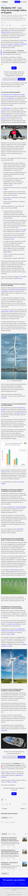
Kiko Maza (6, 115)
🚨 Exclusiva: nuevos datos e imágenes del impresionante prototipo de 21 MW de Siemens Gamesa (9, 839)
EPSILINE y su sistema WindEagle (17, 507)
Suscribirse (17, 1)
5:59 (20, 170)
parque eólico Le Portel (7, 311)
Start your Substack (10, 892)
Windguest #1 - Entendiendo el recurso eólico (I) (9, 863)
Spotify (16, 278)
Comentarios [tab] (4, 817)
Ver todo (4, 873)
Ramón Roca (6, 108)
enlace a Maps (10, 634)
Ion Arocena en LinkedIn (17, 380)
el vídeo (9, 45)
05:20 (11, 160)
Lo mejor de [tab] (4, 834)
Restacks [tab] (10, 817)
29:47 (10, 218)
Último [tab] (9, 834)
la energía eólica (10, 98)
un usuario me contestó (12, 624)
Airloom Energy (14, 569)
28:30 (15, 208)
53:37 (22, 258)
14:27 (10, 185)
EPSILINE (19, 529)
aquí (18, 37)
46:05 (9, 252)
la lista (25, 40)
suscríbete (4, 397)
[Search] (25, 834)
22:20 (15, 195)
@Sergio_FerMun (5, 32)
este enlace (4, 730)
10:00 (9, 176)
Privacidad (16, 888)
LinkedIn (8, 773)
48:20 (10, 256)
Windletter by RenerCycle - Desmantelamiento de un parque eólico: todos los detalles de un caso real (10, 851)
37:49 (22, 231)
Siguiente (23, 808)
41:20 (12, 239)
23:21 (9, 199)
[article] (14, 842)
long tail (3, 471)
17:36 (5, 189)
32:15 (16, 227)
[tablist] (7, 817)
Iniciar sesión (24, 1)
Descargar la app (19, 892)
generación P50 (19, 413)
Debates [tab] (14, 834)
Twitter (3, 773)
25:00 (8, 203)
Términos (20, 888)
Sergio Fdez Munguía (10, 845)
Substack (8, 894)
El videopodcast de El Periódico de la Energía (13, 94)
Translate (3, 5)
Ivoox (20, 278)
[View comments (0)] (7, 25)
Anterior (5, 808)
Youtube (23, 276)
